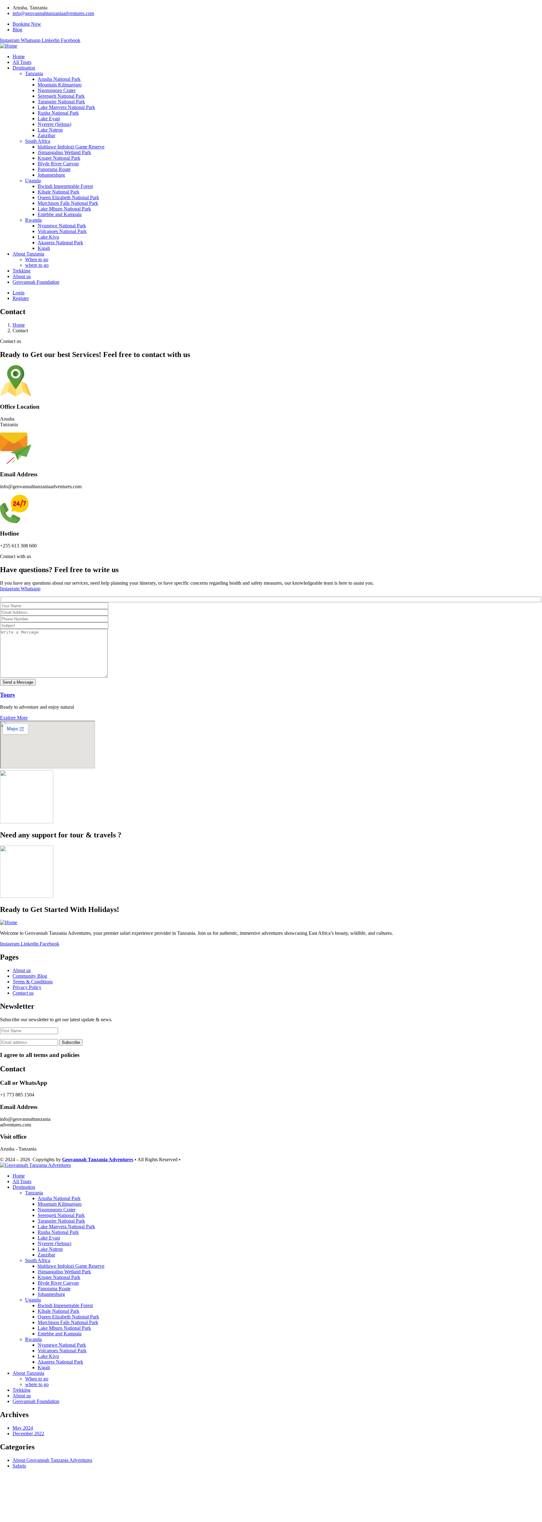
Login (18, 292)
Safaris (19, 1465)
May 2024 (23, 1428)
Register (21, 298)
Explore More (14, 717)
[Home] (8, 46)
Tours (7, 694)
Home (19, 325)
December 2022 (28, 1433)
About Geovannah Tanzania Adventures (52, 1460)
